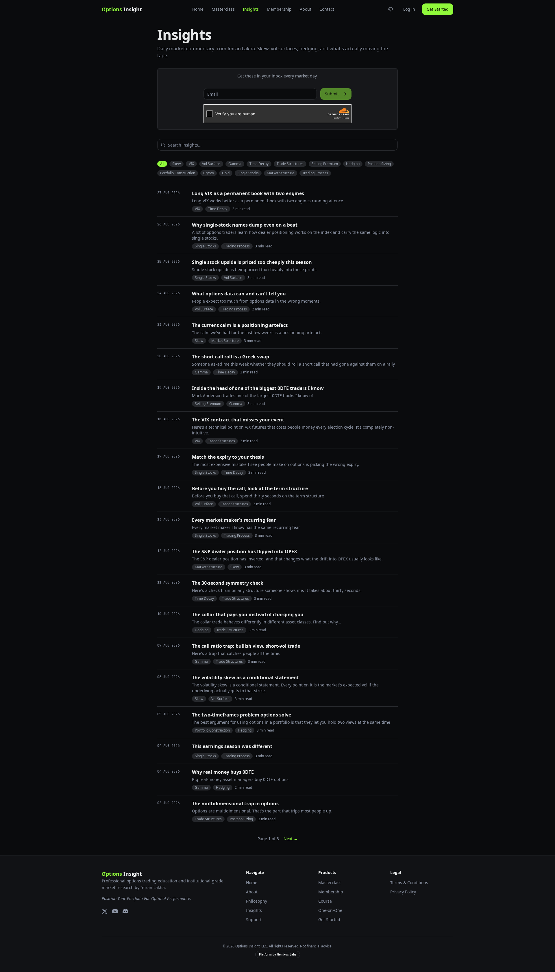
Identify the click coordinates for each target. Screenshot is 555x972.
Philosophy (256, 901)
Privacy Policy (403, 892)
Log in (409, 9)
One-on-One (330, 910)
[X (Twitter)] (105, 911)
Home (198, 9)
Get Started (438, 9)
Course (325, 901)
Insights (251, 9)
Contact (326, 9)
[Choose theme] (390, 9)
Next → (291, 838)
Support (254, 919)
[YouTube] (115, 911)
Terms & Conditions (409, 882)
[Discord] (125, 911)
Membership (279, 9)
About (305, 9)
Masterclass (223, 9)
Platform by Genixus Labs (277, 954)
